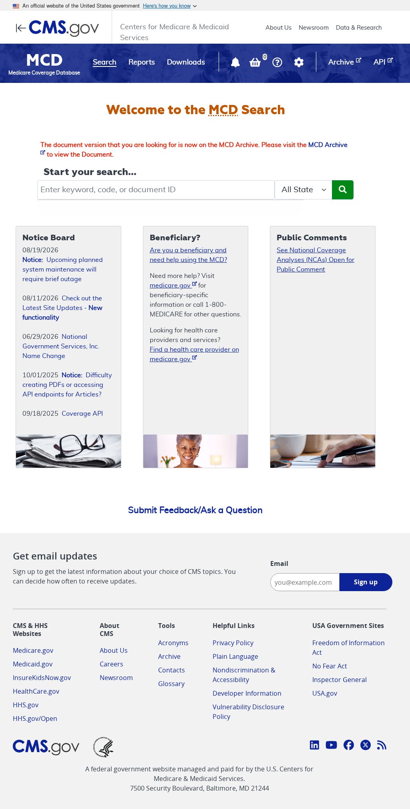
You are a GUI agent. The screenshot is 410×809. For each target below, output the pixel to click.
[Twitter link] (365, 746)
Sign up (366, 582)
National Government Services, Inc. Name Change (60, 346)
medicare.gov (171, 285)
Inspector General (339, 679)
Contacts (171, 670)
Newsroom (314, 28)
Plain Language (235, 656)
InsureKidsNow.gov (42, 677)
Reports (142, 62)
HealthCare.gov (36, 691)
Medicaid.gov (32, 664)
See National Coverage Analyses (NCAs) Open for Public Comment (315, 260)
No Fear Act (329, 666)
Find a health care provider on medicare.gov (194, 354)
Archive (169, 656)
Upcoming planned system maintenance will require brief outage (62, 269)
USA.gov (324, 693)
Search (105, 62)
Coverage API (82, 414)
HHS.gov (25, 704)
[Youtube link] (331, 746)
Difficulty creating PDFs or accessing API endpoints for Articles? (67, 385)
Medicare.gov (33, 650)
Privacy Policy (233, 642)
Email (279, 563)
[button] (236, 64)
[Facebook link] (349, 746)
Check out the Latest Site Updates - (62, 308)
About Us (278, 28)
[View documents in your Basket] (255, 64)
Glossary (171, 683)
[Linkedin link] (314, 746)
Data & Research (359, 28)
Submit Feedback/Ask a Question (195, 510)
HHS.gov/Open (35, 718)
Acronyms (173, 642)
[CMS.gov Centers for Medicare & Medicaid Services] (60, 28)
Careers (111, 664)
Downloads (186, 62)
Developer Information (247, 693)
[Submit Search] (343, 189)
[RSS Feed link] (381, 746)
